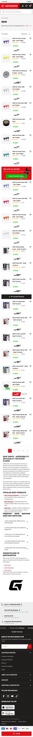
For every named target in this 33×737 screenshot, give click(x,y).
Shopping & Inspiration (10, 685)
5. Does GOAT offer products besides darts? (15, 548)
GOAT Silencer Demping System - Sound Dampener (19, 72)
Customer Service (8, 653)
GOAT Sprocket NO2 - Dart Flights (18, 383)
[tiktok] (16, 696)
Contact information (7, 656)
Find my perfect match (16, 176)
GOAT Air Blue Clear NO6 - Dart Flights (19, 183)
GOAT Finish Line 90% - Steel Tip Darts (19, 335)
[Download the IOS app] (8, 707)
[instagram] (8, 696)
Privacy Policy (22, 721)
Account (4, 680)
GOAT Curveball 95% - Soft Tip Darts (19, 303)
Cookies (3, 724)
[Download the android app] (8, 713)
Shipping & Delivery (7, 660)
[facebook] (3, 696)
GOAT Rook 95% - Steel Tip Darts (19, 264)
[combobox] (17, 12)
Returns (3, 663)
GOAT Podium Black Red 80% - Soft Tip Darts (19, 432)
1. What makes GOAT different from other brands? (14, 522)
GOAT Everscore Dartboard (11, 495)
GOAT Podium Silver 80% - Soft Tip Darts (19, 319)
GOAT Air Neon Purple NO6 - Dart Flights (19, 40)
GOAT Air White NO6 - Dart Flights (18, 232)
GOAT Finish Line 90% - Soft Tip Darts (19, 280)
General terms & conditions (8, 721)
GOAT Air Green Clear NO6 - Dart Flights (18, 153)
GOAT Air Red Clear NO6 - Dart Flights (20, 104)
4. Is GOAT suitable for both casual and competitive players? (14, 542)
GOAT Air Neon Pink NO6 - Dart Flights (19, 200)
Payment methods (6, 666)
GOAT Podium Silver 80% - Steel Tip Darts (19, 351)
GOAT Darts (7, 508)
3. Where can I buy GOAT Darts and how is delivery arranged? (14, 535)
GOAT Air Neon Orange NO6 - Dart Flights (19, 216)
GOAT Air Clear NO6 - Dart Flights (18, 88)
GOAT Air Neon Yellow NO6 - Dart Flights (19, 56)
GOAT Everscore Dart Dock (18, 120)
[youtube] (12, 696)
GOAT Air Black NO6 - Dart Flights (18, 136)
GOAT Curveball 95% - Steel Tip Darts (19, 400)
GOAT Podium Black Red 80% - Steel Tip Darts (19, 416)
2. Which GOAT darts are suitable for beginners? (15, 528)
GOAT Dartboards (9, 568)
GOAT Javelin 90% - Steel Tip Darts (20, 367)
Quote (3, 669)
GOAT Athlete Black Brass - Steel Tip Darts (19, 248)
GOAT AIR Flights (9, 502)
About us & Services (9, 675)
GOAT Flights (7, 570)
